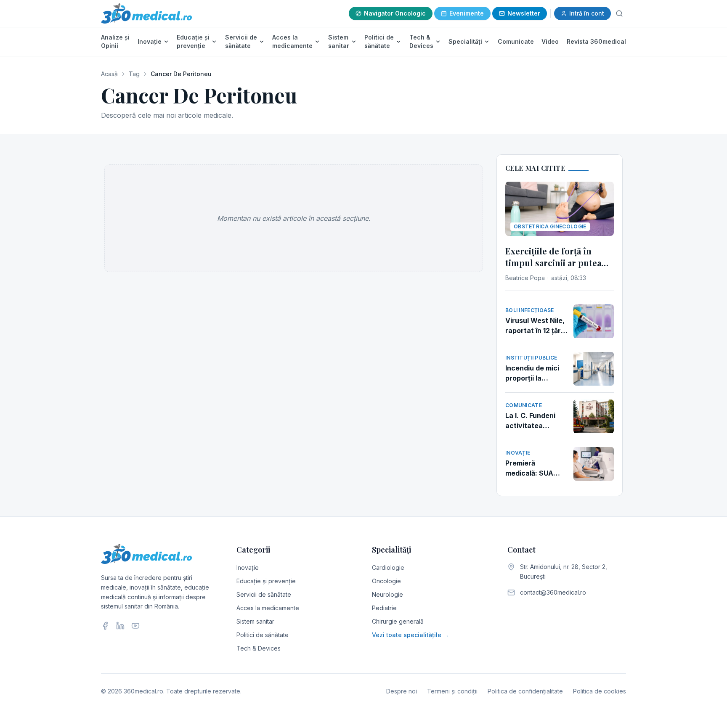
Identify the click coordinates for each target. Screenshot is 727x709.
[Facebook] (105, 626)
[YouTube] (135, 626)
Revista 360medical (596, 41)
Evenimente (466, 13)
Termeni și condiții (452, 691)
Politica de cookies (599, 691)
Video (550, 41)
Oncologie (386, 581)
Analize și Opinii (115, 41)
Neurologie (387, 594)
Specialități (465, 41)
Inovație (150, 41)
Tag (134, 73)
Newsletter (523, 13)
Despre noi (401, 691)
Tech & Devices (421, 41)
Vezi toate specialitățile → (410, 634)
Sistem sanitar (338, 41)
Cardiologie (388, 567)
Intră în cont (586, 13)
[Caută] (619, 13)
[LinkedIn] (120, 626)
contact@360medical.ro (553, 592)
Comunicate (516, 41)
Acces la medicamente (292, 41)
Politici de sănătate (379, 41)
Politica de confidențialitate (525, 691)
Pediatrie (384, 607)
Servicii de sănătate (241, 41)
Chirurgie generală (398, 621)
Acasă (109, 73)
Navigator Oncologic (395, 13)
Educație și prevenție (193, 41)
